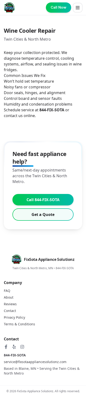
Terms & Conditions (19, 324)
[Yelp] (14, 347)
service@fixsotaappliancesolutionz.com (35, 361)
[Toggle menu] (77, 7)
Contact (10, 310)
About (8, 297)
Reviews (10, 304)
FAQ (7, 290)
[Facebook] (6, 347)
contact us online (19, 115)
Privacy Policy (14, 317)
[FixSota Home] (9, 7)
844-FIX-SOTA (15, 355)
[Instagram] (22, 347)
